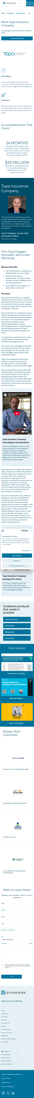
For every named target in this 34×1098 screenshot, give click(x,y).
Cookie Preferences (7, 1087)
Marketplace (4, 1035)
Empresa (3, 916)
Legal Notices (5, 1082)
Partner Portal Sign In (6, 1064)
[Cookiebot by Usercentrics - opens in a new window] (21, 531)
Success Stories (20, 13)
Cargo (2, 923)
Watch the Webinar (16, 698)
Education (4, 1026)
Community (4, 1013)
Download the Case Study (16, 673)
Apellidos (3, 910)
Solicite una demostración (30, 3)
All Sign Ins (7, 1051)
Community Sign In (6, 1054)
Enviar (11, 976)
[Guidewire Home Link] (13, 993)
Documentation (5, 1023)
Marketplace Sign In (6, 1061)
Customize (16, 560)
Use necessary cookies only (17, 566)
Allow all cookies (17, 555)
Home (3, 13)
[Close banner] (31, 530)
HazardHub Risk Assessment (8, 1039)
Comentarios (4, 943)
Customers (10, 13)
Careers (3, 1010)
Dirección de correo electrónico (7, 930)
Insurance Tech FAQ (6, 1032)
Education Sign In (5, 1058)
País (2, 936)
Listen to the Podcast (16, 723)
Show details (25, 550)
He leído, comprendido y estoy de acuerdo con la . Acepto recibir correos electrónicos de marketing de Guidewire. (18, 966)
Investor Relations (6, 1029)
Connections (4, 1017)
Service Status (4, 1042)
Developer (4, 1020)
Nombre (3, 903)
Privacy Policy (5, 1078)
